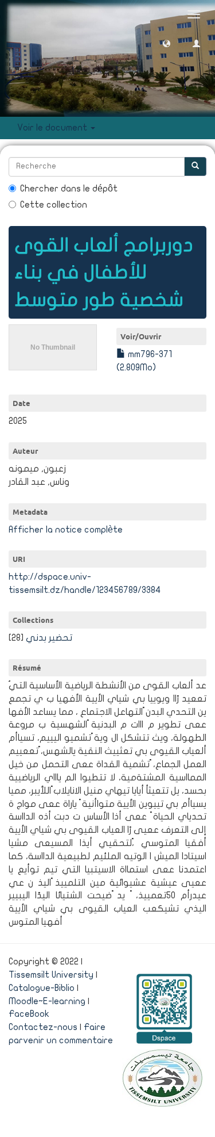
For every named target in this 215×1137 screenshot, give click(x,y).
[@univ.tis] (162, 1077)
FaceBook (29, 1014)
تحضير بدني (49, 637)
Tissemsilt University (51, 974)
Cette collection (53, 204)
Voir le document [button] (53, 127)
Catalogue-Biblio (42, 988)
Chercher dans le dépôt (69, 188)
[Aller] (195, 166)
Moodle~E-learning (47, 1001)
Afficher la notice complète (66, 529)
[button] (167, 42)
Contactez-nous (43, 1027)
